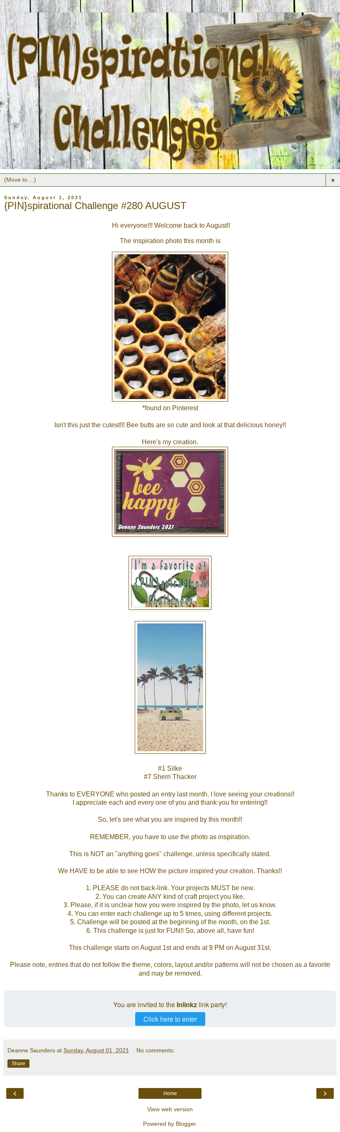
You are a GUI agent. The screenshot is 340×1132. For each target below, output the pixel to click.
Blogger (186, 1123)
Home (170, 1093)
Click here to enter (170, 1019)
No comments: (155, 1050)
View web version (170, 1109)
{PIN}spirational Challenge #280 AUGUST (95, 205)
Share (18, 1063)
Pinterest (185, 407)
